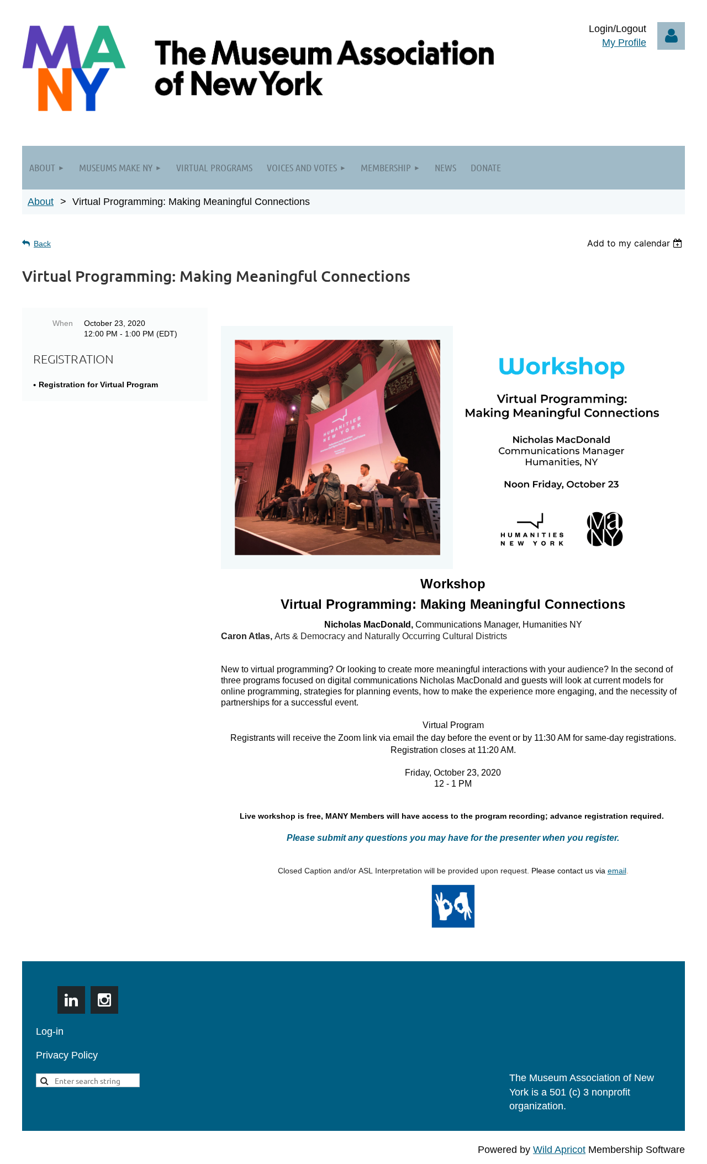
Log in (671, 36)
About (41, 201)
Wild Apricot (559, 1149)
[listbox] (636, 243)
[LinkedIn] (71, 1000)
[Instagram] (104, 1000)
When (62, 323)
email (617, 870)
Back (42, 243)
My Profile (624, 42)
